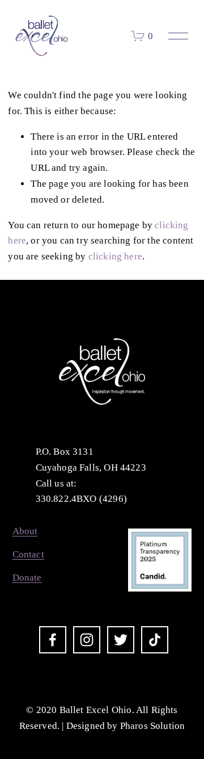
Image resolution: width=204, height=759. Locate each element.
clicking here (115, 256)
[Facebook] (52, 639)
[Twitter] (120, 639)
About (25, 531)
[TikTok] (154, 639)
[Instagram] (86, 639)
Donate (27, 577)
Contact (28, 554)
